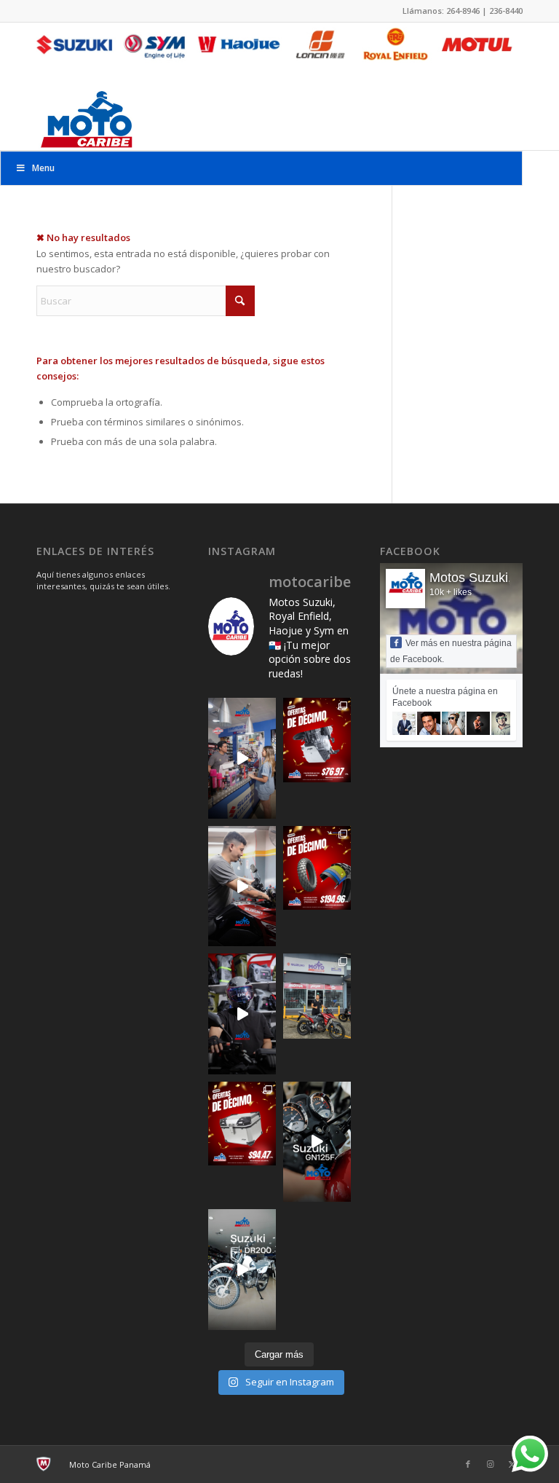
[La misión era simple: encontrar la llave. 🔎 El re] (242, 886)
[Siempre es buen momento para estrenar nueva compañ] (317, 996)
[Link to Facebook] (468, 1464)
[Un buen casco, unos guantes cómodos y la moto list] (242, 1013)
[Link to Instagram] (490, 1464)
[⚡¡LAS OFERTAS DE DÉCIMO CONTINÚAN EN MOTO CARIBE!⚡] (317, 868)
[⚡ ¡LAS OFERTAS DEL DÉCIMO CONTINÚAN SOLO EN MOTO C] (317, 740)
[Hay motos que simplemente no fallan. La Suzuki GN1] (317, 1142)
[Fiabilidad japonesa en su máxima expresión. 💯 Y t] (242, 1269)
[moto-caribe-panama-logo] (85, 118)
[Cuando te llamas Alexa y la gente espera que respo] (242, 758)
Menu (43, 168)
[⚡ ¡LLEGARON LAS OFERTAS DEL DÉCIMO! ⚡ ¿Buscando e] (242, 1123)
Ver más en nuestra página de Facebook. (451, 651)
